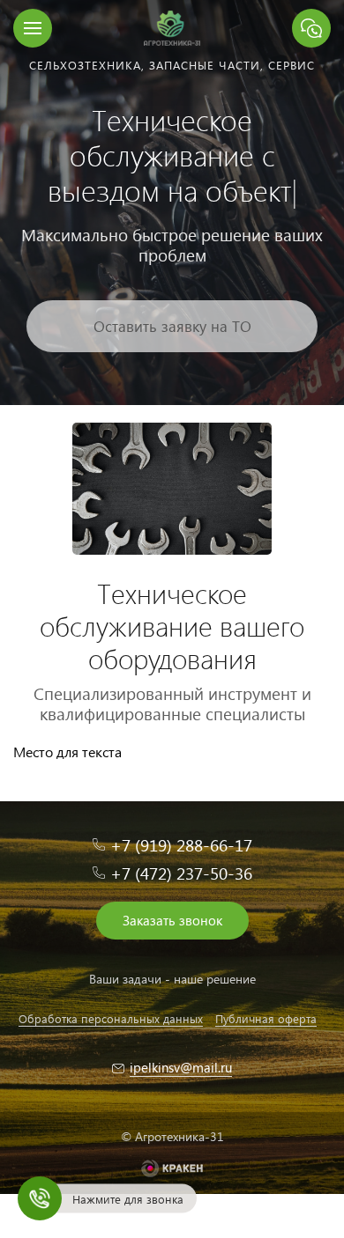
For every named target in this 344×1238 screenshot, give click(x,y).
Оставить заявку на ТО (172, 326)
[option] (172, 202)
